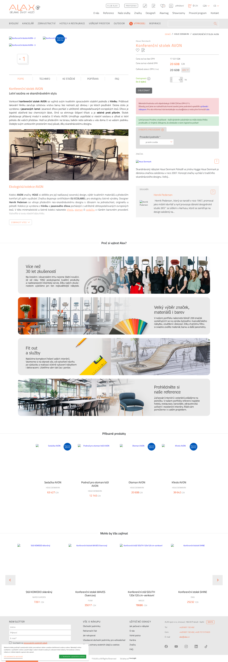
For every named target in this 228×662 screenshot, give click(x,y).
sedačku (90, 209)
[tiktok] (206, 646)
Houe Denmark (143, 40)
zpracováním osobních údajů (35, 642)
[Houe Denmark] (216, 161)
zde (207, 109)
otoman (79, 209)
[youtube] (176, 646)
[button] (46, 607)
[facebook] (166, 646)
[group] (37, 577)
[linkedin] (196, 646)
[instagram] (186, 646)
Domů (168, 34)
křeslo (70, 209)
